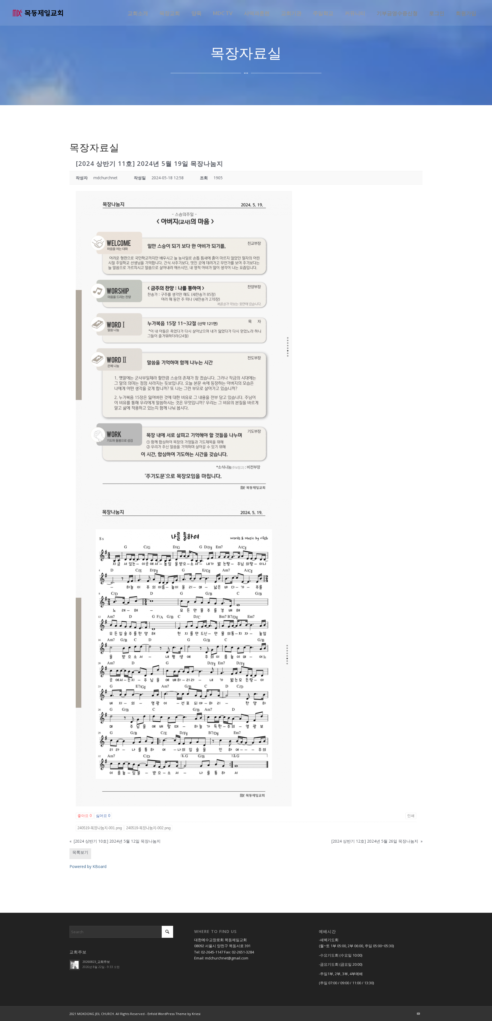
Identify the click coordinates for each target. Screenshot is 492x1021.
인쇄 (411, 816)
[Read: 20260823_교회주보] (74, 965)
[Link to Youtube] (418, 1013)
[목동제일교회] (38, 13)
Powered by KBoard (87, 866)
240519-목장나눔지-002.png (148, 828)
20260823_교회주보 (96, 961)
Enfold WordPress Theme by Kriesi (173, 1014)
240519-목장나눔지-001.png (99, 828)
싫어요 (103, 816)
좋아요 (84, 816)
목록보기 (80, 852)
